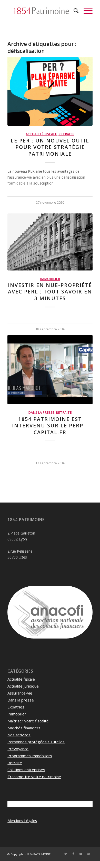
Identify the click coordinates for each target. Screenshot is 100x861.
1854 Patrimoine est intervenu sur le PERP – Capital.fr (50, 426)
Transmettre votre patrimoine (34, 776)
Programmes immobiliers (29, 755)
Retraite (66, 134)
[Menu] (85, 10)
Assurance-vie (19, 693)
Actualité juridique (23, 686)
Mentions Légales (22, 820)
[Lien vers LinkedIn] (89, 854)
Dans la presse (41, 412)
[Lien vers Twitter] (65, 854)
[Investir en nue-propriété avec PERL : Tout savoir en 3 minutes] (50, 241)
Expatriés (15, 706)
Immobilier (50, 279)
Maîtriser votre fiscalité (28, 720)
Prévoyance (17, 748)
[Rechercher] (73, 10)
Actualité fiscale (41, 134)
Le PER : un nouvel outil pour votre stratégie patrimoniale (50, 147)
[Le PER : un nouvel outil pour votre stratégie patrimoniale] (50, 91)
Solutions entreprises (26, 769)
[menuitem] (73, 10)
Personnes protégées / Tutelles (36, 741)
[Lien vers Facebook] (73, 854)
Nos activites (19, 734)
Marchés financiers (24, 727)
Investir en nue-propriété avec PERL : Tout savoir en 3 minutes (50, 292)
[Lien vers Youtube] (81, 854)
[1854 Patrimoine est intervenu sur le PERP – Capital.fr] (50, 369)
